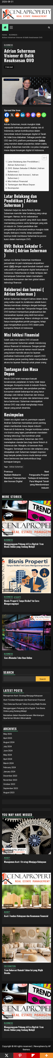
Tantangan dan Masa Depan (21, 184)
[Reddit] (17, 115)
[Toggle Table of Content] (43, 157)
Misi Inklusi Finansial (18, 181)
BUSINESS (8, 45)
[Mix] (38, 115)
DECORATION (10, 966)
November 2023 (10, 780)
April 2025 (7, 738)
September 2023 (10, 788)
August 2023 (8, 792)
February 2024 (9, 767)
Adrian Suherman (16, 467)
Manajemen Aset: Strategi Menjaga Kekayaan (23, 696)
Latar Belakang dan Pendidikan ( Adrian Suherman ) (23, 163)
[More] (6, 120)
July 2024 (7, 746)
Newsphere (39, 1046)
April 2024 (7, 759)
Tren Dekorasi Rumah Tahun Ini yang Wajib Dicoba (24, 704)
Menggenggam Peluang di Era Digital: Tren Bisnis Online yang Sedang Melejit (23, 545)
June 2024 (8, 751)
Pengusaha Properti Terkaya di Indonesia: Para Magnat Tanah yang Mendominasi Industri (38, 479)
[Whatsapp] (43, 115)
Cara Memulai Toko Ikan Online (18, 657)
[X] (12, 115)
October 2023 (9, 784)
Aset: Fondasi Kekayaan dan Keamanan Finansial (24, 700)
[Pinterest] (28, 115)
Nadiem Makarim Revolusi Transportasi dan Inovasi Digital (15, 476)
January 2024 (9, 772)
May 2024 (7, 755)
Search (43, 679)
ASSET (7, 858)
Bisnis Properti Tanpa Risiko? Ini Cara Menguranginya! (21, 602)
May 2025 (7, 734)
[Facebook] (6, 115)
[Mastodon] (33, 115)
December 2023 (10, 776)
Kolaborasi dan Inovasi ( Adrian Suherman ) (23, 176)
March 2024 (8, 763)
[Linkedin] (22, 115)
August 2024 (8, 742)
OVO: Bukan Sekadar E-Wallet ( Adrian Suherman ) (26, 170)
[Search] (49, 27)
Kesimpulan (13, 188)
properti (17, 597)
